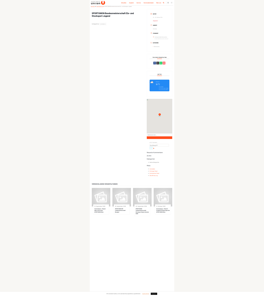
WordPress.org (154, 175)
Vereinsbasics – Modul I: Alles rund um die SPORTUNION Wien (100, 210)
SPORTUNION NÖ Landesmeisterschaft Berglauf (120, 210)
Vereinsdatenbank (149, 2)
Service (139, 2)
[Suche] (151, 148)
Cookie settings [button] (145, 293)
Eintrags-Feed (153, 171)
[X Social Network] (157, 63)
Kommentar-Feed (154, 173)
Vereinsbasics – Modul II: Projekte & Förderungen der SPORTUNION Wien (163, 210)
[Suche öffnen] (163, 3)
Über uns (158, 2)
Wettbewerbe (156, 46)
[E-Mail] (164, 63)
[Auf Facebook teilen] (154, 63)
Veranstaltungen (99, 6)
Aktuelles (123, 2)
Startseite (93, 6)
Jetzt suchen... (153, 142)
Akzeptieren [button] (154, 293)
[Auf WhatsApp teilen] (161, 63)
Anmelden (152, 169)
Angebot (131, 2)
